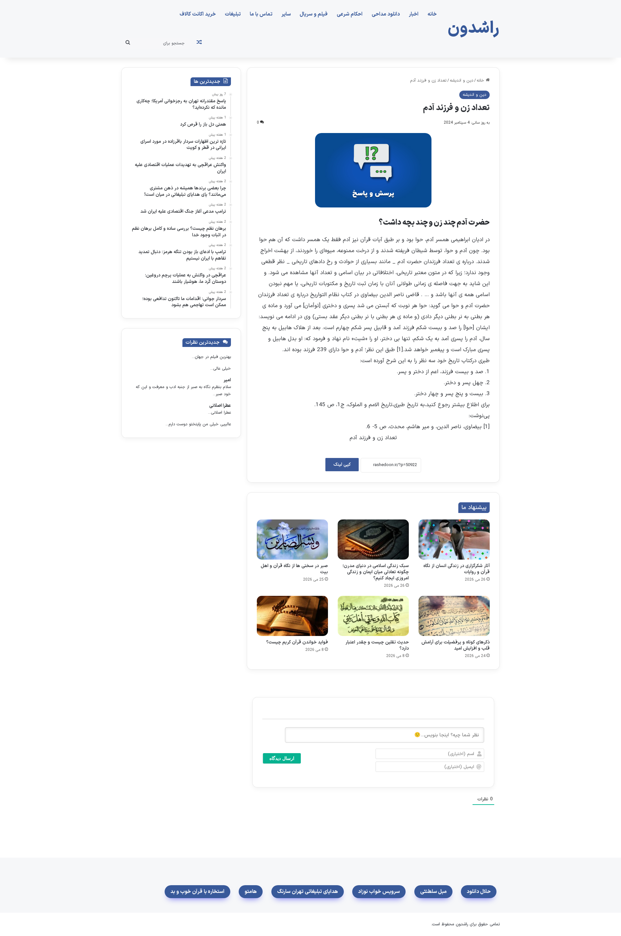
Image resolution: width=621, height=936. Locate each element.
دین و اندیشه (461, 80)
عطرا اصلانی (220, 405)
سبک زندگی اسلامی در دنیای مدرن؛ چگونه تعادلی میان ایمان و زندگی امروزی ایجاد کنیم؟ (376, 572)
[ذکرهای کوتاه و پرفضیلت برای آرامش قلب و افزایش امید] (454, 616)
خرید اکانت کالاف (198, 14)
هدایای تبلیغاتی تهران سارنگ (307, 892)
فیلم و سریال (314, 14)
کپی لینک (342, 464)
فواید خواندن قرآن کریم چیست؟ (297, 642)
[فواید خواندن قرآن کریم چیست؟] (292, 616)
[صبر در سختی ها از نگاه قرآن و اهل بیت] (292, 539)
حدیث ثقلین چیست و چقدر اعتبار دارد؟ (377, 645)
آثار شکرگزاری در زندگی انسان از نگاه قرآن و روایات (456, 569)
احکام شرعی (350, 14)
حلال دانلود (479, 892)
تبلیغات (233, 14)
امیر (227, 380)
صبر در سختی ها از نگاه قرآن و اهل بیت (294, 569)
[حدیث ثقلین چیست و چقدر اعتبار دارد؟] (373, 616)
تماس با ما (261, 14)
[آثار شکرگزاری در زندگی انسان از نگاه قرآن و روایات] (454, 539)
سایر (286, 14)
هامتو (251, 892)
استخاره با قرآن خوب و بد (197, 892)
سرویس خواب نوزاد (379, 892)
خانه (432, 14)
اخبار (414, 14)
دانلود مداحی (386, 14)
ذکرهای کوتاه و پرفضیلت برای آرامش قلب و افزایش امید (455, 645)
